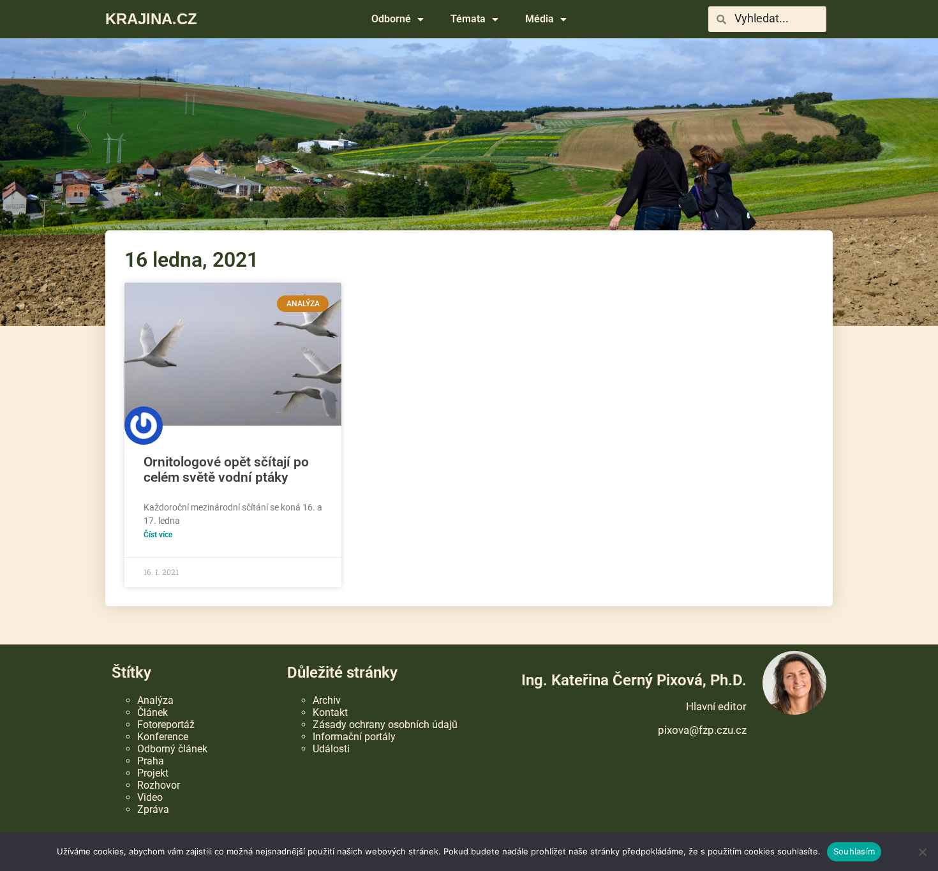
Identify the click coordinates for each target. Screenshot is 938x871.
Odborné (391, 19)
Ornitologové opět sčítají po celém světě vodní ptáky (226, 469)
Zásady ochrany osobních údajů (385, 724)
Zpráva (153, 809)
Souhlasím (854, 851)
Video (150, 797)
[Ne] (922, 851)
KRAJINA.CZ (151, 18)
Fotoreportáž (166, 724)
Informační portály (354, 737)
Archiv (327, 700)
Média (539, 19)
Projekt (152, 773)
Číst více (158, 534)
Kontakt (330, 712)
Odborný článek (172, 749)
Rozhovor (158, 785)
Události (331, 749)
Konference (162, 737)
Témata (468, 19)
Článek (152, 712)
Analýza (155, 700)
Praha (150, 761)
